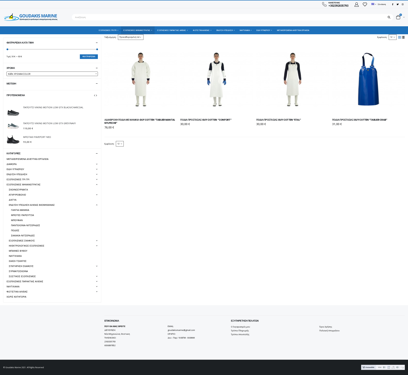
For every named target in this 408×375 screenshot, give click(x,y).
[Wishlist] (364, 4)
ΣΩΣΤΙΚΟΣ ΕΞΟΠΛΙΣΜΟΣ (22, 276)
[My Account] (356, 4)
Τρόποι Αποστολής (240, 334)
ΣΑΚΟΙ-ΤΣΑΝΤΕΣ (17, 260)
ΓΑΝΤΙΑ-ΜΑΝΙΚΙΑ (20, 209)
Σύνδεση (382, 4)
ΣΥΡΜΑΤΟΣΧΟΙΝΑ (18, 271)
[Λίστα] (403, 37)
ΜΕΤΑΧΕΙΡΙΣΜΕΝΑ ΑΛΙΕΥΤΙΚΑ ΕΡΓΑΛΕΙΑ (293, 30)
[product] (140, 79)
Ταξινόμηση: (110, 37)
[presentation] (94, 95)
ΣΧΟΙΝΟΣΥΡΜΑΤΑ (18, 189)
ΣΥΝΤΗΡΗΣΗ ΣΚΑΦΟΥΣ (21, 266)
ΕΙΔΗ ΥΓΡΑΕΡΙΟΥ (263, 30)
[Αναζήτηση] (389, 17)
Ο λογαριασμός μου (240, 326)
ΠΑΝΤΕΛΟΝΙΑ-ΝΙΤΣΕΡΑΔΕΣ (25, 225)
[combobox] (52, 74)
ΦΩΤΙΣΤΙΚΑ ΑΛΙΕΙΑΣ (201, 30)
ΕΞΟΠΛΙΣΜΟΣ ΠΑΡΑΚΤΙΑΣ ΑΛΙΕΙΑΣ (171, 30)
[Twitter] (398, 4)
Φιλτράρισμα (88, 56)
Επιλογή (172, 48)
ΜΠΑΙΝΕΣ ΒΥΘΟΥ (18, 250)
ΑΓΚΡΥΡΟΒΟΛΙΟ (17, 194)
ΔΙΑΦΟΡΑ (12, 164)
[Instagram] (403, 4)
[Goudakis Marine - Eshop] (31, 17)
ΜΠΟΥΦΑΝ (17, 220)
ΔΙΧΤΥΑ (12, 199)
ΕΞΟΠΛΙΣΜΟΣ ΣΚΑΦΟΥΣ (22, 240)
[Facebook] (393, 4)
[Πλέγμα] (399, 37)
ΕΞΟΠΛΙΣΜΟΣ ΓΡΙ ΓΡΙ (108, 30)
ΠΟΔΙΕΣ (15, 230)
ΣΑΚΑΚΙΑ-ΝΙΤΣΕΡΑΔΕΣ (23, 235)
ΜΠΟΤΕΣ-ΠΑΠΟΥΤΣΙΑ (22, 215)
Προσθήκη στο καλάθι (399, 48)
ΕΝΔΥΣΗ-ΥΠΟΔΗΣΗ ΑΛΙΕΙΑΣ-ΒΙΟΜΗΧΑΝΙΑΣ (32, 204)
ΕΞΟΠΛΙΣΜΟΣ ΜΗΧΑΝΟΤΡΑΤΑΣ (136, 30)
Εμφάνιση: (382, 37)
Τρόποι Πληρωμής (240, 330)
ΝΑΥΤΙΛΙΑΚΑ (245, 30)
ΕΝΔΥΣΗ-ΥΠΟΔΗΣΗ (224, 30)
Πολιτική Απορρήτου (329, 330)
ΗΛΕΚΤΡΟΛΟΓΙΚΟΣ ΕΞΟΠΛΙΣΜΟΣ (26, 245)
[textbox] (52, 74)
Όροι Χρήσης (325, 326)
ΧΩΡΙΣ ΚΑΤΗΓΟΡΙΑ (16, 296)
